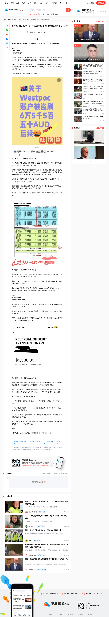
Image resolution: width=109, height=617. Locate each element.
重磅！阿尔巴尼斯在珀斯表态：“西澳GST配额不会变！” (44, 530)
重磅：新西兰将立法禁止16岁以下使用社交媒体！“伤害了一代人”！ (46, 560)
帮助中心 (61, 614)
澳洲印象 (59, 442)
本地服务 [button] (54, 3)
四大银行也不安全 (48, 442)
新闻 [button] (12, 3)
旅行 (35, 3)
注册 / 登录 (90, 3)
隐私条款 (51, 614)
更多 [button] (67, 3)
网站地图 (89, 614)
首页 (6, 3)
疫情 (44, 14)
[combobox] (49, 10)
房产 (29, 3)
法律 (23, 3)
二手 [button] (61, 3)
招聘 (46, 3)
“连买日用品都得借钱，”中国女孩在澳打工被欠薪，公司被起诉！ (46, 517)
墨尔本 (40, 14)
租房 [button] (41, 3)
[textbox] (49, 10)
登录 (45, 482)
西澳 (48, 14)
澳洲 (9, 19)
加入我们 (80, 614)
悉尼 (56, 14)
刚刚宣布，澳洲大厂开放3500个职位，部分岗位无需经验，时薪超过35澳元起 (46, 503)
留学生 (52, 14)
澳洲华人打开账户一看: (20, 442)
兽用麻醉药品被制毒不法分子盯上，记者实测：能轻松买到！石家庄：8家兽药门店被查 (46, 546)
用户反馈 (70, 614)
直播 (17, 3)
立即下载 (102, 11)
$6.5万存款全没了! (35, 442)
